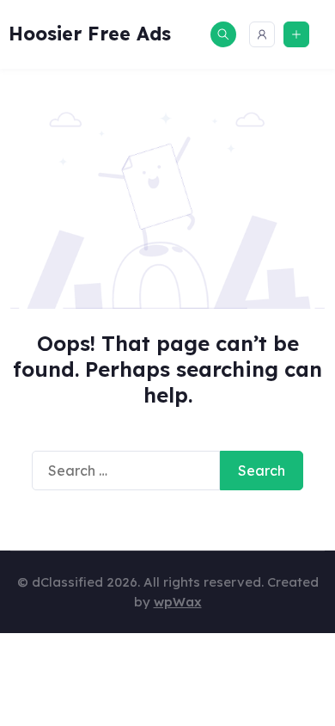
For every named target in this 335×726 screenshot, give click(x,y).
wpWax (178, 602)
